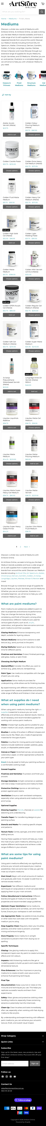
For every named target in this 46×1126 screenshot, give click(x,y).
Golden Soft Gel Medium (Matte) (9, 343)
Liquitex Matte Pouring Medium (32, 455)
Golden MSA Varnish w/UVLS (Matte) (33, 270)
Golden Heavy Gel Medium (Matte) (32, 198)
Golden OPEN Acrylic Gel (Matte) (11, 307)
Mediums (13, 19)
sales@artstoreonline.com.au (12, 1088)
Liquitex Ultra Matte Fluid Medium (33, 527)
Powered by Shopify (23, 1122)
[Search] (42, 11)
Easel (3, 762)
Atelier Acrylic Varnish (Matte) (9, 124)
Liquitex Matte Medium (9, 455)
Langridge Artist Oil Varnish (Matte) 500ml (33, 380)
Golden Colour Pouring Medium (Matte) (32, 125)
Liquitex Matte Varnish (31, 491)
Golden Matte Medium (8, 270)
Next (26, 547)
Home (3, 19)
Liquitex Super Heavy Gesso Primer (12, 527)
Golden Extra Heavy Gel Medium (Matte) (33, 162)
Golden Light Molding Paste (31, 234)
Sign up (34, 1063)
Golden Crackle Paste (12, 161)
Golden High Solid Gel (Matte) (10, 234)
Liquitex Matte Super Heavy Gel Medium (11, 491)
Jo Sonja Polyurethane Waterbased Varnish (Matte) (11, 381)
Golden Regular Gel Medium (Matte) (33, 307)
